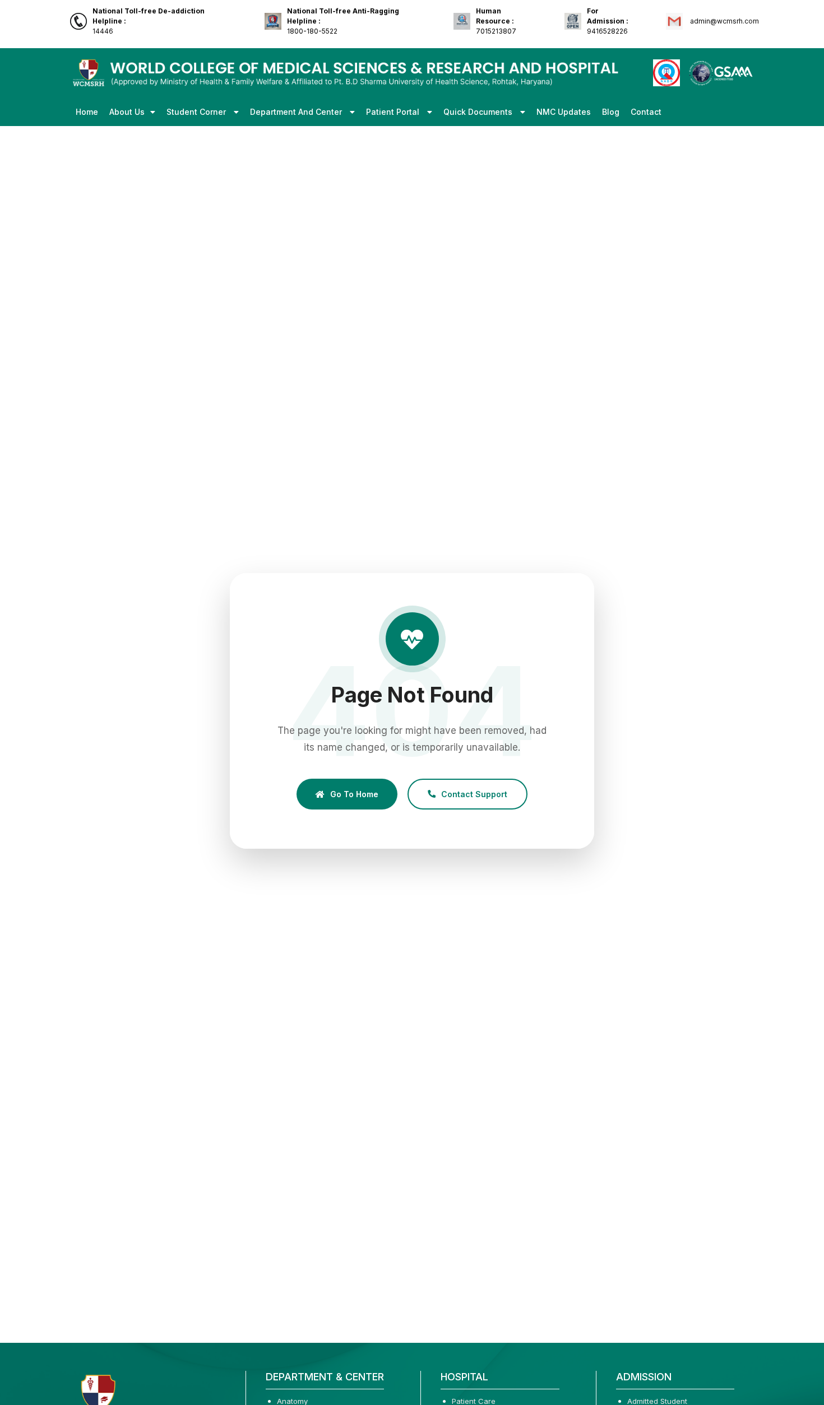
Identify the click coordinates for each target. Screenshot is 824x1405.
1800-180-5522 (343, 21)
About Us (127, 112)
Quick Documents (479, 112)
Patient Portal (394, 112)
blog (610, 112)
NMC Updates (563, 112)
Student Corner (197, 112)
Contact (646, 112)
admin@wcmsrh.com (723, 21)
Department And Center (297, 112)
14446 (148, 21)
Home (87, 112)
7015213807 (496, 21)
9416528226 (607, 21)
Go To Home (354, 793)
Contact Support (474, 793)
